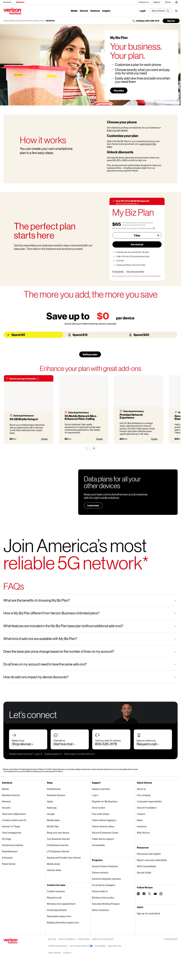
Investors (141, 826)
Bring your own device (58, 832)
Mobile (74, 10)
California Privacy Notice (102, 939)
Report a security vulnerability (152, 860)
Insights (106, 10)
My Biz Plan (50, 21)
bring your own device (117, 130)
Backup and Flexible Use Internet (64, 857)
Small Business (9, 851)
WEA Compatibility (146, 866)
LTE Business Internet (58, 851)
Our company (144, 795)
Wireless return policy (103, 897)
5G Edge (6, 839)
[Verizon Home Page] (10, 941)
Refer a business (100, 910)
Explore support (52, 753)
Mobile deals (53, 863)
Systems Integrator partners (106, 878)
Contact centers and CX (14, 820)
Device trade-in (100, 891)
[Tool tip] (38, 378)
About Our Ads (114, 946)
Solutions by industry (12, 845)
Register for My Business (105, 801)
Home (5, 21)
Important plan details (135, 271)
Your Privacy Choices (79, 946)
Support (156, 2)
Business (20, 2)
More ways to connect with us (78, 753)
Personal (7, 2)
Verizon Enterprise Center (105, 832)
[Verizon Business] (12, 11)
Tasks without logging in (104, 820)
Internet (84, 10)
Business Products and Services (20, 21)
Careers (141, 814)
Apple (50, 801)
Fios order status (100, 814)
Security (6, 807)
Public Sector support (103, 839)
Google (51, 814)
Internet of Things (11, 826)
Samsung (52, 807)
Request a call (147, 744)
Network (6, 801)
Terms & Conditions (67, 939)
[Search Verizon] (160, 10)
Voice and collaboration (14, 814)
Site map (52, 939)
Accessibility (98, 845)
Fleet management (11, 832)
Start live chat (63, 744)
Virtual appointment (57, 910)
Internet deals (54, 870)
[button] (176, 2)
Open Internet (54, 953)
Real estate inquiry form (59, 916)
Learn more (93, 505)
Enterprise (7, 857)
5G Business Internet (57, 845)
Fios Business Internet (58, 839)
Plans (42, 21)
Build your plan (90, 354)
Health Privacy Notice (57, 946)
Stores (168, 2)
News (140, 820)
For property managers (103, 885)
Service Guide (144, 872)
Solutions (95, 10)
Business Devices (56, 795)
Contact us (143, 2)
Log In (143, 11)
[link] (87, 448)
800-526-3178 (106, 744)
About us (141, 789)
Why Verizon (143, 832)
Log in (37, 753)
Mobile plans (53, 820)
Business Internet (11, 795)
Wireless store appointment (61, 903)
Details (44, 438)
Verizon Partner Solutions (105, 866)
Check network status (103, 826)
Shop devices (21, 744)
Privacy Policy (84, 939)
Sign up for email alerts (148, 913)
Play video (119, 90)
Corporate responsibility (149, 801)
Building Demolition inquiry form (63, 922)
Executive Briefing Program (106, 903)
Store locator (98, 807)
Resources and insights (149, 853)
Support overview (101, 789)
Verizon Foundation (146, 807)
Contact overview (56, 891)
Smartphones (54, 789)
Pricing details (118, 271)
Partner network (100, 872)
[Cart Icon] (176, 11)
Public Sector (9, 863)
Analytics (67, 953)
